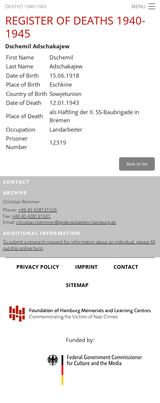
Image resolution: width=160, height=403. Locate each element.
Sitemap (77, 284)
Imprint (86, 266)
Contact (125, 266)
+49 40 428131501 (31, 216)
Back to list (137, 164)
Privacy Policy (37, 266)
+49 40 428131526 (37, 210)
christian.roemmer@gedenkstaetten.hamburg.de (66, 222)
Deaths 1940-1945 (26, 6)
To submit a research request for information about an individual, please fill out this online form (79, 245)
